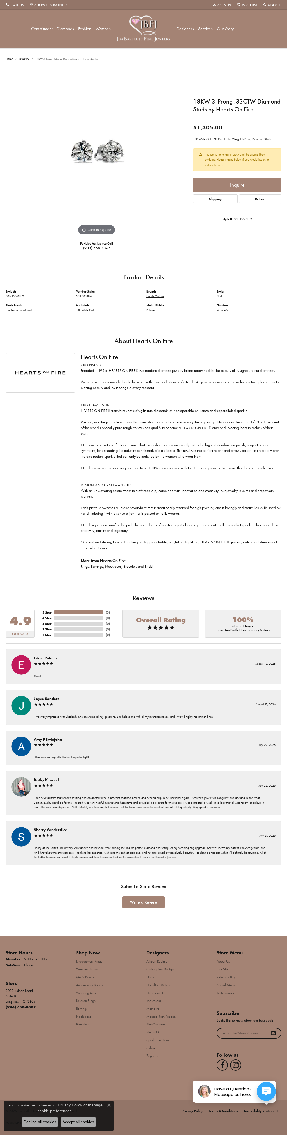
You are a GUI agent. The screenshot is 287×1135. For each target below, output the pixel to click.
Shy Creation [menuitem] (155, 1024)
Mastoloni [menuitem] (153, 1000)
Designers (185, 29)
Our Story (225, 29)
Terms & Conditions (223, 1111)
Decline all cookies (40, 1122)
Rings (85, 566)
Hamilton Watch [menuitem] (158, 985)
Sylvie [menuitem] (150, 1047)
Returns (260, 199)
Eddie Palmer (45, 657)
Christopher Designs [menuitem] (160, 969)
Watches (103, 29)
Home (9, 59)
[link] (15, 5)
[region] (97, 152)
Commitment (41, 29)
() (108, 612)
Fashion (84, 29)
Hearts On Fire (155, 296)
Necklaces (113, 566)
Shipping (215, 199)
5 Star (47, 612)
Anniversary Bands (89, 985)
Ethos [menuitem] (150, 977)
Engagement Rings (89, 961)
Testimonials (225, 992)
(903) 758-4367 (96, 247)
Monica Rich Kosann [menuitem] (161, 1016)
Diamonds (65, 29)
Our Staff (223, 969)
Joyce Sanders (46, 698)
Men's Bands (85, 977)
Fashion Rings (86, 1000)
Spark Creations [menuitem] (157, 1040)
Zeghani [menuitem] (152, 1055)
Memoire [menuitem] (152, 1008)
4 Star (47, 618)
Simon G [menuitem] (152, 1032)
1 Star (47, 635)
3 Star (47, 623)
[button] (221, 5)
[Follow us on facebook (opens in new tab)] (222, 1065)
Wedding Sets (86, 992)
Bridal (149, 566)
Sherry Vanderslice (50, 829)
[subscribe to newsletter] (273, 1033)
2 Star (47, 629)
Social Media (226, 985)
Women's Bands (87, 969)
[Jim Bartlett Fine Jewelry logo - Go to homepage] (144, 29)
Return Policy (226, 977)
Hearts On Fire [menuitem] (156, 992)
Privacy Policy (192, 1111)
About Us (223, 961)
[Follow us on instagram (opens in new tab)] (235, 1065)
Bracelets (130, 566)
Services (205, 29)
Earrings (97, 566)
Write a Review (144, 902)
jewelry (24, 59)
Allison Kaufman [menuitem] (157, 961)
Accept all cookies (78, 1122)
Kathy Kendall (46, 779)
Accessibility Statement (261, 1111)
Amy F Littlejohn (48, 739)
